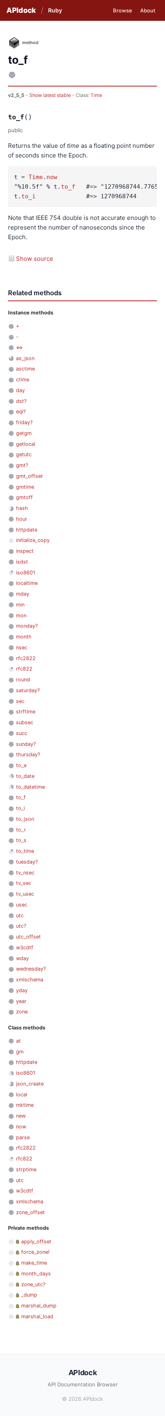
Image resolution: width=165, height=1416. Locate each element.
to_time (25, 851)
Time (96, 95)
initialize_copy (33, 540)
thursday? (28, 754)
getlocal (25, 444)
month (24, 637)
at (18, 1041)
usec (21, 905)
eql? (21, 412)
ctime (22, 380)
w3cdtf (24, 948)
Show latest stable (50, 95)
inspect (25, 551)
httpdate (26, 530)
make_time (34, 1263)
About (147, 10)
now (51, 177)
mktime (25, 1105)
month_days (36, 1274)
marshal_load (37, 1316)
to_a (21, 765)
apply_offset (36, 1242)
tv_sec (23, 883)
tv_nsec (25, 873)
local (21, 1095)
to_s (21, 840)
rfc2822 (26, 658)
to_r (21, 830)
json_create (30, 1084)
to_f (68, 186)
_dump (29, 1295)
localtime (27, 583)
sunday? (26, 744)
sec (20, 701)
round (23, 680)
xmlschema (29, 980)
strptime (26, 1169)
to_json (25, 819)
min (20, 605)
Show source (34, 258)
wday (22, 958)
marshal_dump (38, 1306)
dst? (21, 401)
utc (20, 915)
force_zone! (35, 1252)
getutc (24, 454)
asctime (25, 369)
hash (22, 508)
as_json (25, 358)
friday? (24, 422)
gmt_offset (29, 476)
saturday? (28, 690)
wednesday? (31, 969)
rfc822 (24, 669)
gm (20, 1052)
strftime (25, 712)
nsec (21, 648)
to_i (28, 196)
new (21, 1116)
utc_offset (28, 937)
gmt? (22, 465)
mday (22, 594)
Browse (122, 10)
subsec (24, 722)
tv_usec (25, 894)
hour (21, 519)
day (20, 390)
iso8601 (25, 573)
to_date (25, 776)
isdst (22, 562)
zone (22, 1012)
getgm (24, 433)
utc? (21, 926)
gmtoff (24, 497)
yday (22, 990)
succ (21, 733)
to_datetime (30, 787)
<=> (19, 347)
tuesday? (27, 862)
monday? (27, 626)
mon (21, 615)
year (21, 1001)
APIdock (21, 10)
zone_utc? (33, 1284)
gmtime (25, 487)
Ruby (55, 10)
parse (23, 1137)
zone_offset (30, 1212)
